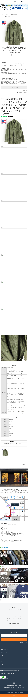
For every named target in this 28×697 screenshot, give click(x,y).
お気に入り (14, 54)
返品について (24, 90)
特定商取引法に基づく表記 (22, 92)
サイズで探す (7, 16)
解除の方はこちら (23, 642)
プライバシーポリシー (20, 687)
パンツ (6, 14)
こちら (10, 72)
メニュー (5, 1)
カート (24, 1)
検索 (15, 1)
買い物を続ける (24, 464)
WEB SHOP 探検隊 (4, 678)
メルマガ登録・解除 (10, 685)
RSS (16, 685)
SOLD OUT (15, 87)
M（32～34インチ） (13, 14)
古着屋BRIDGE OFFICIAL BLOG (7, 673)
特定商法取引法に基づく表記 (9, 687)
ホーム (2, 14)
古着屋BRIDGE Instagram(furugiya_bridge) (9, 670)
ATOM (20, 685)
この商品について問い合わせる (21, 461)
